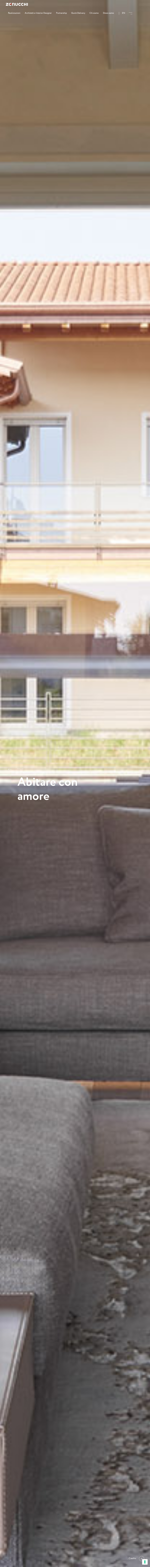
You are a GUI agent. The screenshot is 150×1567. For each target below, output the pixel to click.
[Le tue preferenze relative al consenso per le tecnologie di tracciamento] (145, 1562)
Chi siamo (94, 13)
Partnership (61, 13)
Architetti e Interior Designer (38, 13)
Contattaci (75, 1562)
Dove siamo (108, 13)
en (123, 13)
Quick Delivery (78, 13)
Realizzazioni (14, 13)
